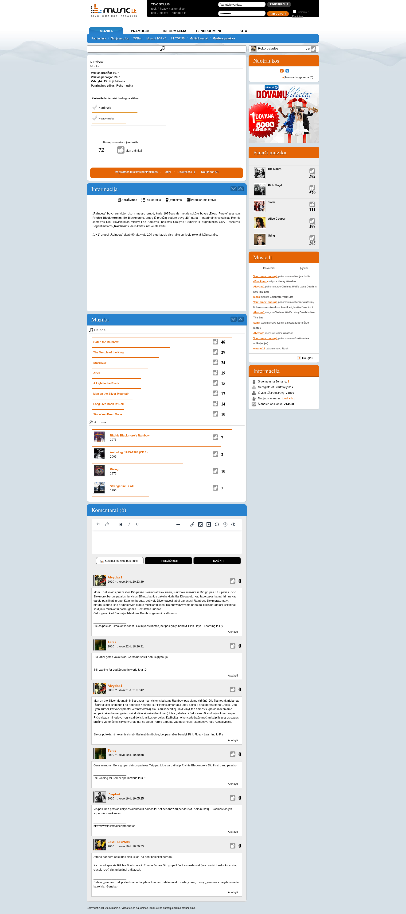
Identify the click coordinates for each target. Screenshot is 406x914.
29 (223, 352)
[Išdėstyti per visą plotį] (170, 524)
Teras (112, 642)
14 (223, 404)
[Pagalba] (233, 524)
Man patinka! (133, 150)
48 (223, 342)
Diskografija (153, 200)
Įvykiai (304, 268)
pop (153, 13)
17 (223, 393)
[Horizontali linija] (178, 524)
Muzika (94, 66)
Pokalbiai (269, 268)
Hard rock (104, 107)
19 (223, 373)
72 (101, 149)
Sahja (256, 322)
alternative (178, 8)
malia (256, 296)
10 (223, 414)
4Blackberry (260, 281)
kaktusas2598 (119, 842)
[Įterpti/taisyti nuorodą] (192, 524)
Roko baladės (268, 48)
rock (153, 8)
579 (312, 193)
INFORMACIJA (174, 31)
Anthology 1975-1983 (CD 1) (129, 452)
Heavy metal (106, 118)
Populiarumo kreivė (203, 200)
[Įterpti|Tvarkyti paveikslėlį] (200, 524)
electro (164, 13)
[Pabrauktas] (137, 524)
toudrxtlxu (288, 398)
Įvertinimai (176, 200)
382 (312, 176)
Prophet (114, 794)
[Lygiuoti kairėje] (145, 524)
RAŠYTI (218, 560)
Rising (114, 469)
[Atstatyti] (99, 524)
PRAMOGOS (140, 31)
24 (223, 362)
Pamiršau (297, 16)
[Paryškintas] (121, 524)
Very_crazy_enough (265, 276)
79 (308, 49)
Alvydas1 (115, 577)
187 (312, 226)
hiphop (176, 13)
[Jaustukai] (217, 524)
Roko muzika (124, 85)
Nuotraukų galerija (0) (299, 77)
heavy (164, 8)
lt (185, 13)
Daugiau (307, 358)
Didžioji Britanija (114, 81)
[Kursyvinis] (129, 524)
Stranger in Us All (121, 486)
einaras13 (259, 348)
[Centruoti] (154, 524)
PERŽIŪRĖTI (169, 560)
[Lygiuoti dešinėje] (162, 524)
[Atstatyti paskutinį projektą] (225, 524)
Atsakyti (233, 632)
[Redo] (107, 524)
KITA (243, 31)
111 (312, 209)
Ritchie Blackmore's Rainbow (129, 435)
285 (312, 243)
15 (223, 383)
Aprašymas (129, 200)
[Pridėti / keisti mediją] (209, 524)
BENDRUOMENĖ (209, 31)
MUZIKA (106, 31)
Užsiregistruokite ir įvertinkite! (120, 142)
